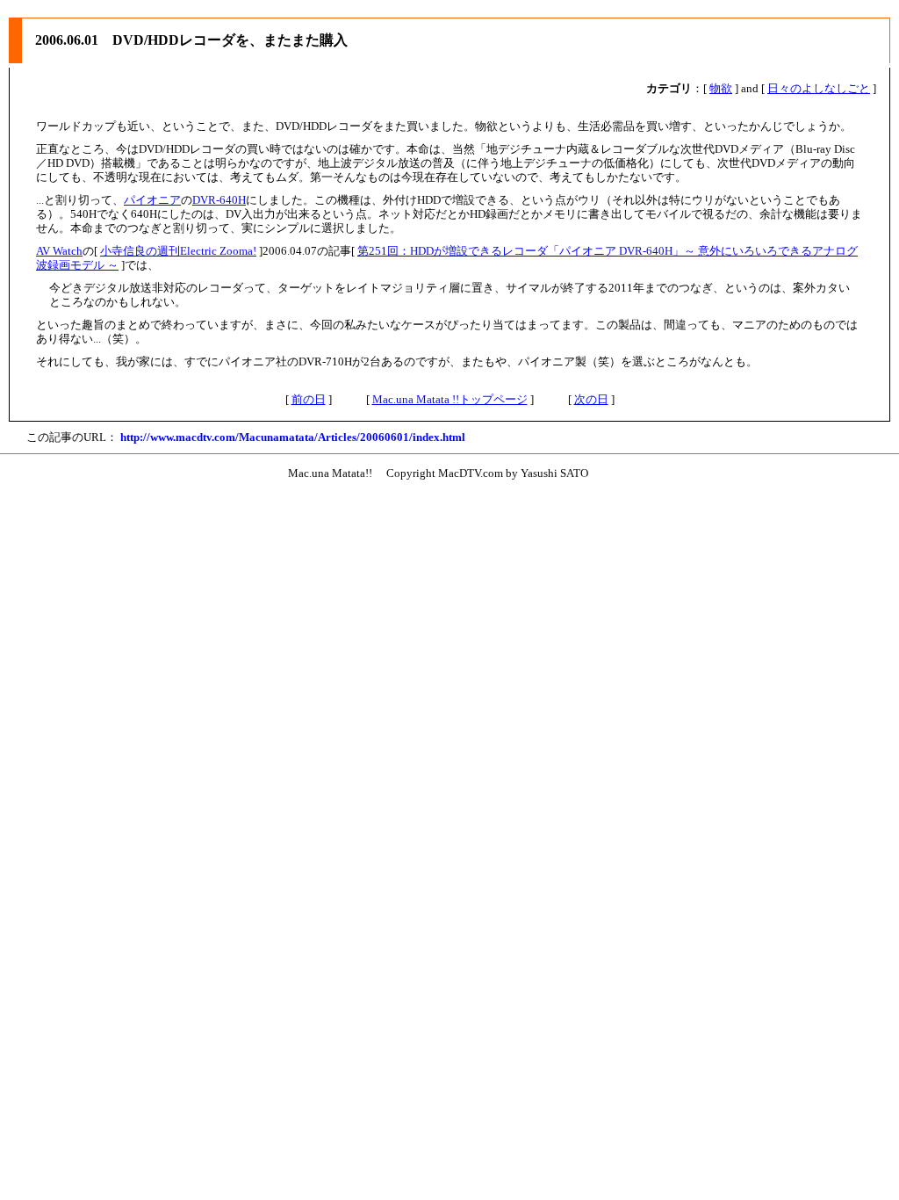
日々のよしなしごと (818, 88)
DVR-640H (219, 199)
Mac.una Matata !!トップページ (450, 399)
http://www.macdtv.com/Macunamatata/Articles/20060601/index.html (292, 437)
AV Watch (59, 250)
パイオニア (152, 199)
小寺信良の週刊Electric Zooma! (178, 250)
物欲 (720, 88)
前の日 (308, 399)
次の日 (591, 399)
